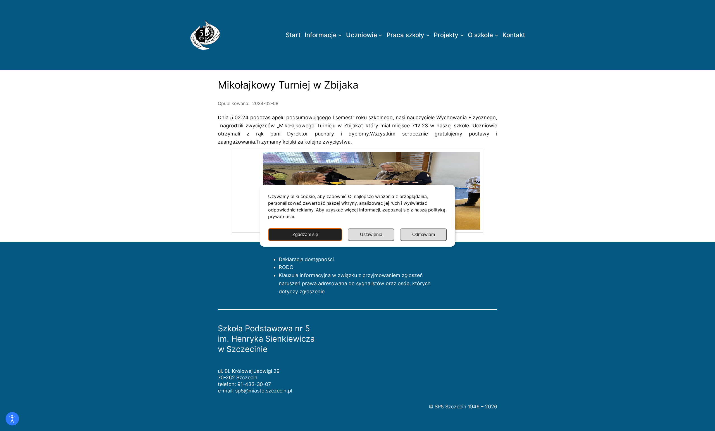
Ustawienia (371, 234)
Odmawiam (423, 234)
